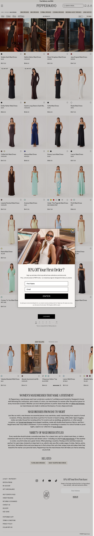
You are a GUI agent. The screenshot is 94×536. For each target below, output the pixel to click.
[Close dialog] (73, 231)
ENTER (46, 296)
